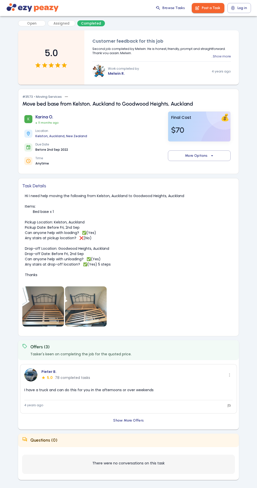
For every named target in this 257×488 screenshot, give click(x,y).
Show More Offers (128, 420)
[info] (229, 405)
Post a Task (211, 8)
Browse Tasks (173, 8)
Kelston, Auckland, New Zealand (61, 136)
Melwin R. (116, 73)
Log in (242, 8)
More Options (196, 155)
